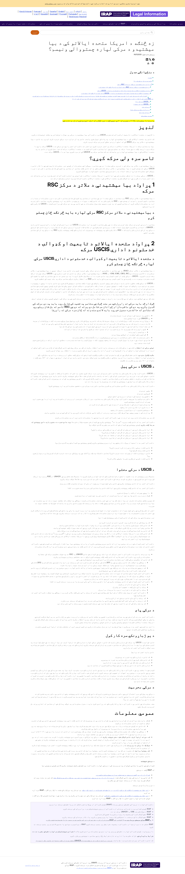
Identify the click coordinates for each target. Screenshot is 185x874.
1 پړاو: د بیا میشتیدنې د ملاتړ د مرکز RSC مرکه (134, 84)
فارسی (45, 11)
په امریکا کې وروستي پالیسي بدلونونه (148, 24)
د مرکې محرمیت (144, 112)
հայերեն (83, 14)
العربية (70, 11)
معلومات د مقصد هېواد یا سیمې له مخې (18, 24)
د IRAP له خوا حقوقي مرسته (115, 24)
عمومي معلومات (176, 24)
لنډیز (150, 77)
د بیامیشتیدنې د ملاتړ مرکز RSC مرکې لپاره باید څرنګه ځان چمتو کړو (124, 87)
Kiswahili (44, 14)
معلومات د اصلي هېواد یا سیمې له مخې (56, 24)
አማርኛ (78, 11)
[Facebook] (153, 59)
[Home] (134, 14)
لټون (35, 32)
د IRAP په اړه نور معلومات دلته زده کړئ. (95, 868)
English (61, 11)
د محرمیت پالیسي (32, 865)
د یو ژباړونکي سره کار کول (140, 110)
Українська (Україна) (78, 17)
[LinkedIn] (147, 59)
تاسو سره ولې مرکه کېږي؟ (143, 81)
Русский (63, 14)
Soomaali (53, 14)
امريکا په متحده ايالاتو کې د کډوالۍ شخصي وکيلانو (126, 796)
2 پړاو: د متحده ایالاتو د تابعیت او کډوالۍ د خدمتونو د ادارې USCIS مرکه (124, 90)
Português (72, 14)
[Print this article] (152, 63)
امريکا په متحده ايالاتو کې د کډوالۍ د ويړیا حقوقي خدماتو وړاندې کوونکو (115, 790)
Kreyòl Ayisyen (25, 11)
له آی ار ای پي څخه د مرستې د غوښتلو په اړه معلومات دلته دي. (123, 775)
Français (37, 11)
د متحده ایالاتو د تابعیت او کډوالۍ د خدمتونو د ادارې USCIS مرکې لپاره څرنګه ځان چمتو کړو (115, 93)
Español (53, 11)
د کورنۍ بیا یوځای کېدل (87, 24)
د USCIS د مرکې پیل (142, 101)
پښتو (84, 11)
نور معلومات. (51, 3)
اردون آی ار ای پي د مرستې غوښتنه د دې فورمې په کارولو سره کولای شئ (84, 778)
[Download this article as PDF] (148, 63)
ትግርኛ (36, 14)
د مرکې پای (146, 107)
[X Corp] (150, 59)
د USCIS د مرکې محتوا (142, 104)
